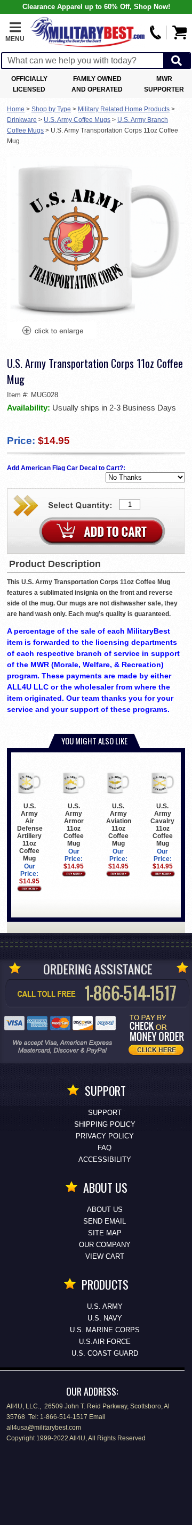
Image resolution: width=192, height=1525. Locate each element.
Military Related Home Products (124, 109)
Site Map (105, 1233)
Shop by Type (51, 109)
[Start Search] (176, 61)
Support (105, 1113)
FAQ (104, 1148)
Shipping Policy (104, 1124)
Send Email (104, 1221)
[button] (15, 32)
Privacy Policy (105, 1136)
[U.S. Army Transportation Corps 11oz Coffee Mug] (52, 332)
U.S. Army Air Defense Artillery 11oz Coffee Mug (30, 832)
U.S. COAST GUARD (104, 1353)
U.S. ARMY (105, 1306)
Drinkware (22, 120)
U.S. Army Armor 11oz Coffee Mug (73, 824)
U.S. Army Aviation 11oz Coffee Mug (118, 824)
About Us (105, 1210)
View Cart (104, 1256)
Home (16, 109)
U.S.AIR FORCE (105, 1342)
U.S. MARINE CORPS (105, 1330)
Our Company (105, 1245)
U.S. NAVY (104, 1318)
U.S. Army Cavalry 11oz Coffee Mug (162, 824)
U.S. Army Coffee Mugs (77, 120)
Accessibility (104, 1159)
